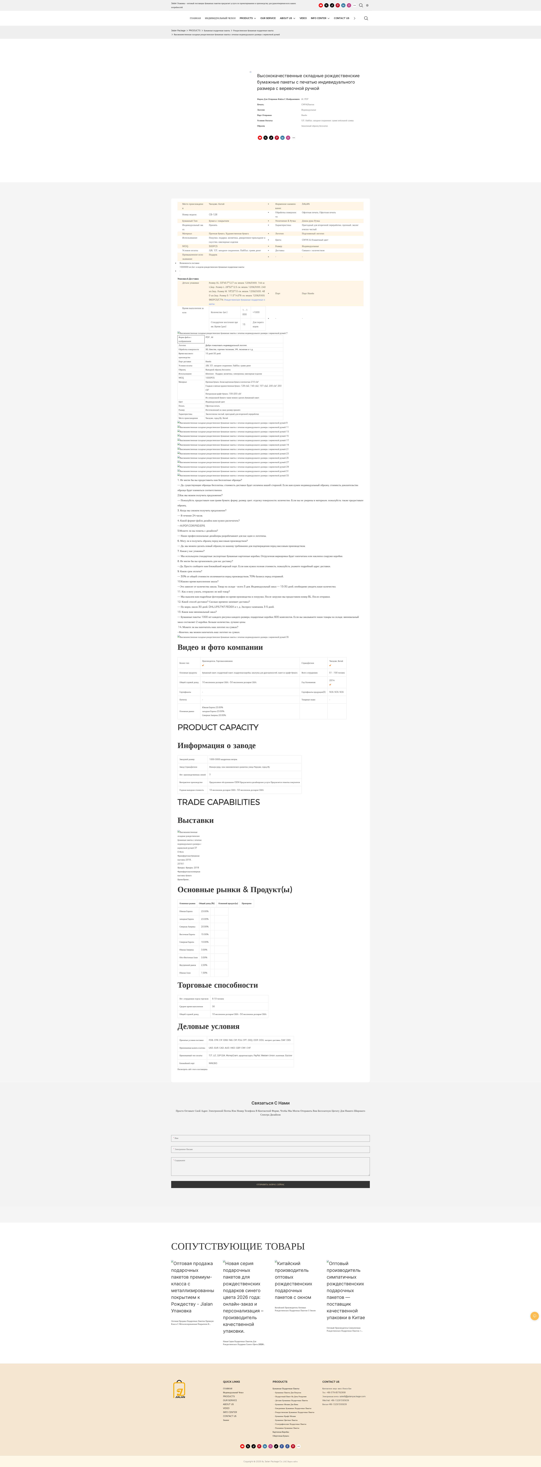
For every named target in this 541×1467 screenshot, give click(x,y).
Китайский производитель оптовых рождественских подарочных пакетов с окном (295, 1309)
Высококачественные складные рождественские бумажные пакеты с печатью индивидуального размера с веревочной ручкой (227, 34)
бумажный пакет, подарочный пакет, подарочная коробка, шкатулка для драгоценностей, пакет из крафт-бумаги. (250, 672)
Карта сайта (293, 1461)
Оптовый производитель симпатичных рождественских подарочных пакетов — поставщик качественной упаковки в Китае (346, 1329)
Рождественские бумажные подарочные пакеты (253, 30)
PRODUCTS (194, 30)
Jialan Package (178, 30)
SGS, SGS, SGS (336, 692)
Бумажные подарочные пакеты (217, 30)
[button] (354, 18)
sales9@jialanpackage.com (353, 1396)
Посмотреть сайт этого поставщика (192, 1069)
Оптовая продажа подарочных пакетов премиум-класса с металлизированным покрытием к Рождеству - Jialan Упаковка (192, 1323)
